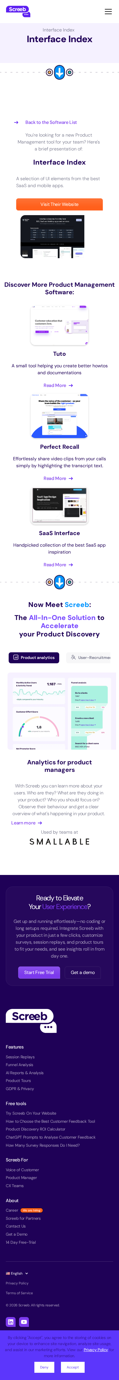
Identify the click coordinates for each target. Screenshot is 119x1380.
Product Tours (18, 1080)
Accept (73, 1367)
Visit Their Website (59, 204)
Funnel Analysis (19, 1064)
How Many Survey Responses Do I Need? (43, 1145)
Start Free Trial (39, 972)
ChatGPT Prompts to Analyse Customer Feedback (51, 1137)
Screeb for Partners (23, 1218)
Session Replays (20, 1056)
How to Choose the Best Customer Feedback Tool (50, 1121)
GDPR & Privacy (20, 1088)
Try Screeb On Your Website (31, 1113)
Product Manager (21, 1177)
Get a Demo (16, 1234)
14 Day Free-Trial (21, 1242)
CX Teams (15, 1185)
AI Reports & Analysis (25, 1072)
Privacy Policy (96, 1349)
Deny (44, 1367)
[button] (107, 11)
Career (12, 1210)
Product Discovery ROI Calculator (35, 1129)
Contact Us (16, 1226)
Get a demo (83, 972)
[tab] (34, 657)
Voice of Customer (22, 1169)
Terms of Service (19, 1293)
